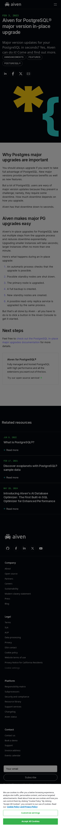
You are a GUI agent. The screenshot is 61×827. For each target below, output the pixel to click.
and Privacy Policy (28, 806)
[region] (30, 805)
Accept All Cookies (30, 821)
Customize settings (30, 813)
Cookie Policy (13, 806)
